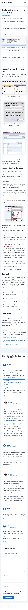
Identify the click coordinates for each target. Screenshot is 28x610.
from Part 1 (22, 18)
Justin (8, 445)
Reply (4, 395)
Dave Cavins (6, 3)
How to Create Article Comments (11, 344)
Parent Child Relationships (9, 337)
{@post (20, 244)
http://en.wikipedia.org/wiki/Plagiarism (14, 420)
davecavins (10, 402)
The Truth (8, 364)
